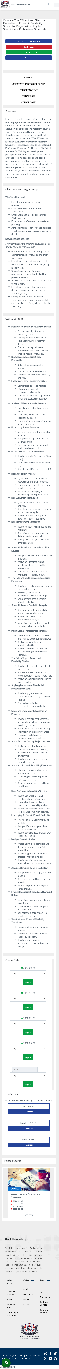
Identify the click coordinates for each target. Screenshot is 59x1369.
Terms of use (46, 1297)
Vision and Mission (11, 1293)
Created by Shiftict (27, 1358)
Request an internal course (29, 41)
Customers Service (45, 1303)
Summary (28, 77)
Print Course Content (28, 52)
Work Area (12, 1299)
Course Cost (28, 102)
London (26, 1289)
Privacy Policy (43, 1290)
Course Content (29, 90)
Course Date (28, 96)
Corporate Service (45, 1311)
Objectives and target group (28, 84)
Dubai (26, 1299)
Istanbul (27, 1304)
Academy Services (11, 1306)
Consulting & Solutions (13, 1314)
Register (28, 58)
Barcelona (28, 1294)
